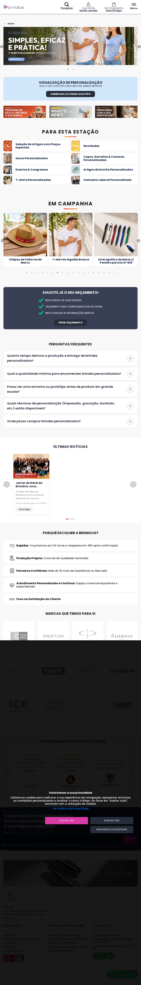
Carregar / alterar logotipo (70, 94)
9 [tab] (68, 272)
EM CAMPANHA (70, 204)
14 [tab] (93, 272)
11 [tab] (78, 272)
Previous (1, 47)
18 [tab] (114, 272)
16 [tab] (104, 272)
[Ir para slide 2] (69, 519)
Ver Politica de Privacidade (71, 808)
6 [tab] (52, 272)
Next (139, 47)
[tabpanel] (70, 47)
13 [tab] (88, 272)
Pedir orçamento (70, 322)
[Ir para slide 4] (74, 519)
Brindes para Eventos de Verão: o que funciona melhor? (70, 486)
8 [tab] (62, 272)
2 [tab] (73, 69)
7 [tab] (57, 272)
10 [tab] (73, 272)
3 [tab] (37, 272)
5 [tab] (47, 272)
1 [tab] (68, 69)
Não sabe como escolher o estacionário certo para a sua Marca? (29, 488)
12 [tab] (83, 272)
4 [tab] (42, 272)
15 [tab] (99, 272)
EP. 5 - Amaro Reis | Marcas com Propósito (107, 486)
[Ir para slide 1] (67, 519)
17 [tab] (109, 272)
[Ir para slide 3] (71, 519)
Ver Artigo (24, 509)
